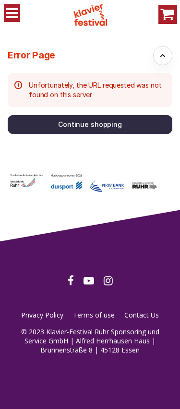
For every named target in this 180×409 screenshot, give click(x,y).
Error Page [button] (31, 55)
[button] (90, 124)
